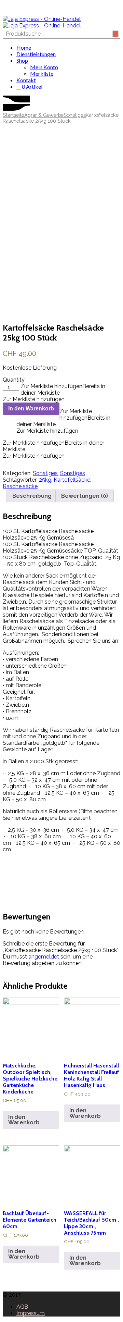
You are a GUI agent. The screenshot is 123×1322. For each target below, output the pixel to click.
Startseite (13, 115)
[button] (63, 418)
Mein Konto (44, 67)
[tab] (31, 496)
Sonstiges (75, 115)
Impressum (30, 1313)
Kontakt (26, 80)
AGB (22, 1307)
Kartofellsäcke (72, 480)
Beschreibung (32, 496)
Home (23, 47)
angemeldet (43, 956)
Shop (22, 60)
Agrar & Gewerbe (44, 115)
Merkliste (41, 73)
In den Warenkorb (31, 408)
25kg (45, 480)
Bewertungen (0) (84, 496)
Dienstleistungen (36, 54)
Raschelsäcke (20, 486)
